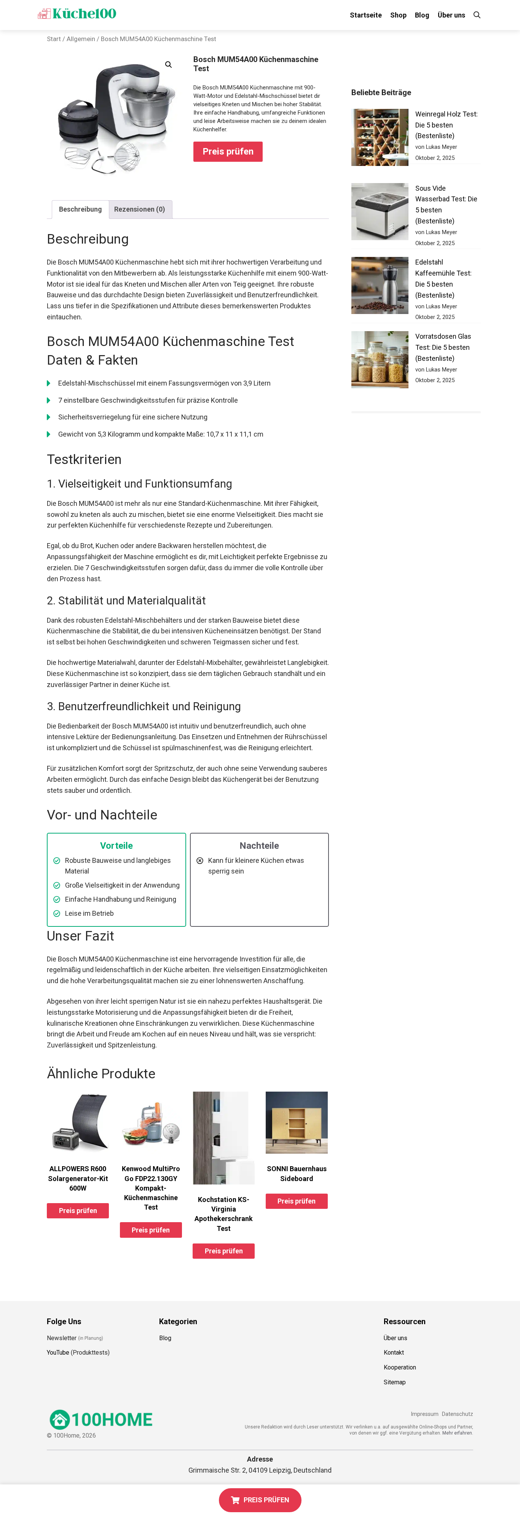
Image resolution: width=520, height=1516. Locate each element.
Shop (398, 15)
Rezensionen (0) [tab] (139, 209)
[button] (168, 65)
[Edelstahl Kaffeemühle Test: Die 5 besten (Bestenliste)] (379, 287)
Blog (422, 15)
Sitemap (395, 1382)
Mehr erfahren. (457, 1433)
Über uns (451, 15)
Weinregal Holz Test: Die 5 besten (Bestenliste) (446, 125)
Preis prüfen (228, 151)
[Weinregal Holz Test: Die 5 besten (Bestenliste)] (379, 139)
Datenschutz (457, 1414)
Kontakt (394, 1352)
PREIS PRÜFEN (266, 1500)
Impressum (425, 1414)
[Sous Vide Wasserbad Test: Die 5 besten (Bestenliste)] (379, 213)
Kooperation (400, 1367)
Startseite (366, 15)
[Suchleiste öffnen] (477, 15)
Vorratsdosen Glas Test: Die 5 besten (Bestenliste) (443, 347)
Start (54, 39)
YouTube (58, 1352)
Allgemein (81, 39)
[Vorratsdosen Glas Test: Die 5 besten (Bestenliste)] (379, 361)
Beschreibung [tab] (80, 209)
